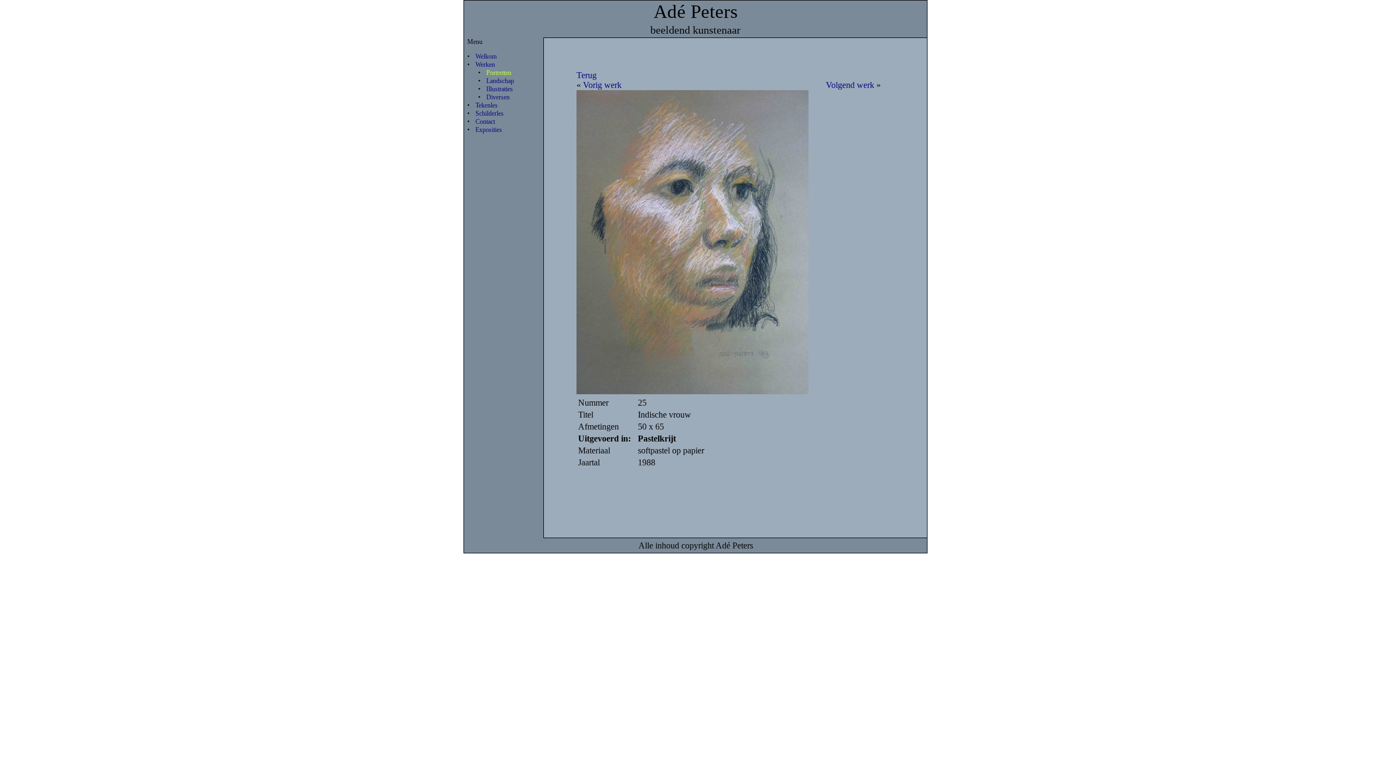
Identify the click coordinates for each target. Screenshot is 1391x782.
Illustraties (499, 89)
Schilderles (489, 113)
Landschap (500, 81)
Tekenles (486, 105)
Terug (587, 75)
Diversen (498, 97)
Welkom (486, 56)
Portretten (498, 73)
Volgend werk (850, 85)
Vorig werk (602, 85)
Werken (485, 64)
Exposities (488, 130)
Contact (485, 121)
